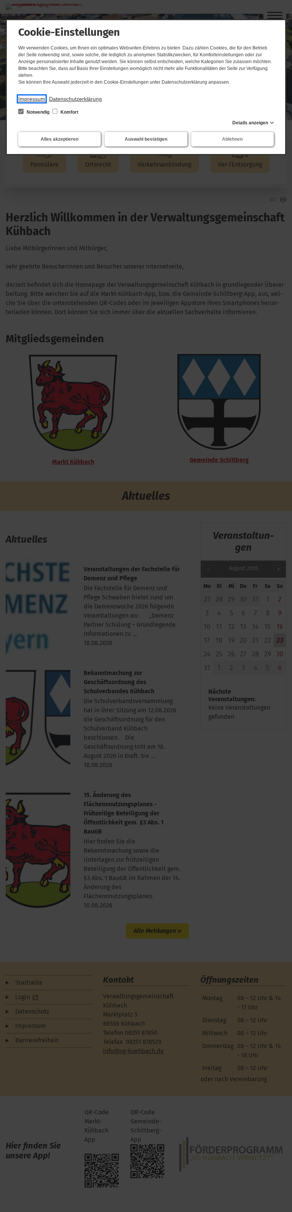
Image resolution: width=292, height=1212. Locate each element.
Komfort (68, 112)
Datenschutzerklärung (75, 99)
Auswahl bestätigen (146, 139)
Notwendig (38, 112)
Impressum (31, 99)
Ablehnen (232, 139)
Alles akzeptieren (59, 139)
